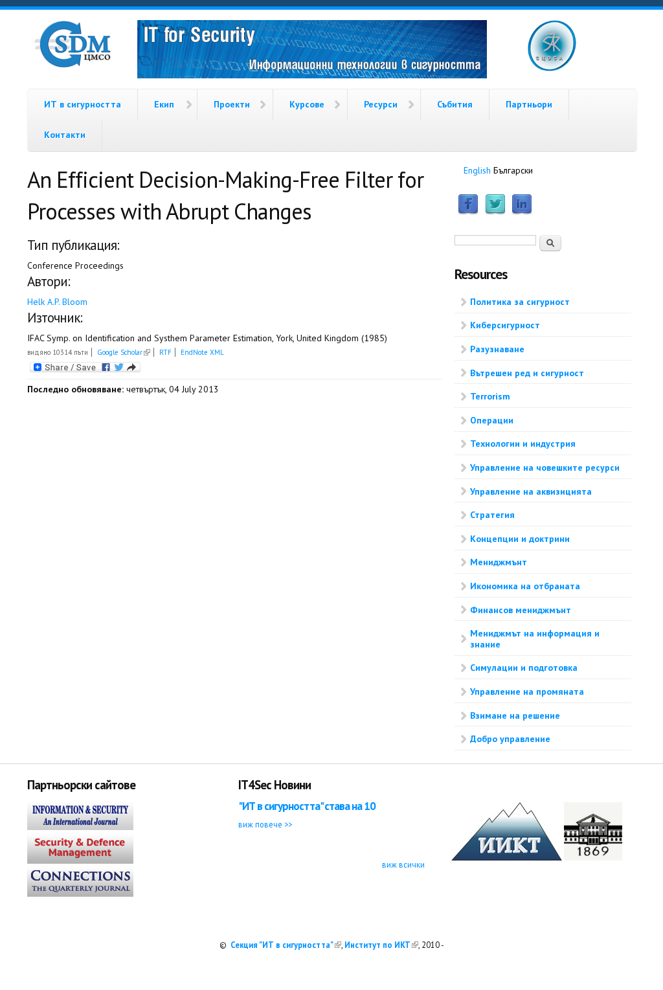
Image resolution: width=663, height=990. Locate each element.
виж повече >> (265, 824)
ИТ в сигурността (82, 104)
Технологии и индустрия (523, 443)
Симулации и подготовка (524, 667)
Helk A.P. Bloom (57, 302)
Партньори (529, 104)
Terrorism (490, 396)
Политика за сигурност (520, 302)
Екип (164, 104)
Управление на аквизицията (531, 491)
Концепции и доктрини (520, 539)
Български (513, 170)
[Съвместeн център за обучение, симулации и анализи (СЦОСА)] (552, 68)
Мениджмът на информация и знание (535, 638)
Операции (491, 420)
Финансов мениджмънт (520, 610)
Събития (455, 104)
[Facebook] (468, 212)
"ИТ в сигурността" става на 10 (307, 806)
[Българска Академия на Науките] (593, 857)
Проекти (232, 104)
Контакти (64, 135)
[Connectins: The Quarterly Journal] (80, 893)
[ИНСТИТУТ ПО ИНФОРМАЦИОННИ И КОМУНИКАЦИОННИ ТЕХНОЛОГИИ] (506, 857)
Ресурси (381, 104)
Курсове (306, 104)
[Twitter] (495, 212)
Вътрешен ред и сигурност (527, 373)
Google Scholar (123, 352)
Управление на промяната (527, 691)
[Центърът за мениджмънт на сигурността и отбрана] (72, 65)
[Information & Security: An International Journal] (80, 827)
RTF (165, 352)
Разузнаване (497, 349)
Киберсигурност (505, 325)
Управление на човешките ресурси (545, 467)
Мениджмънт (498, 562)
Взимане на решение (515, 715)
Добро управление (510, 739)
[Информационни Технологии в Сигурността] (312, 51)
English (477, 170)
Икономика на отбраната (525, 586)
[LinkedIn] (521, 212)
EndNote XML (202, 352)
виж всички (403, 864)
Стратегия (492, 515)
